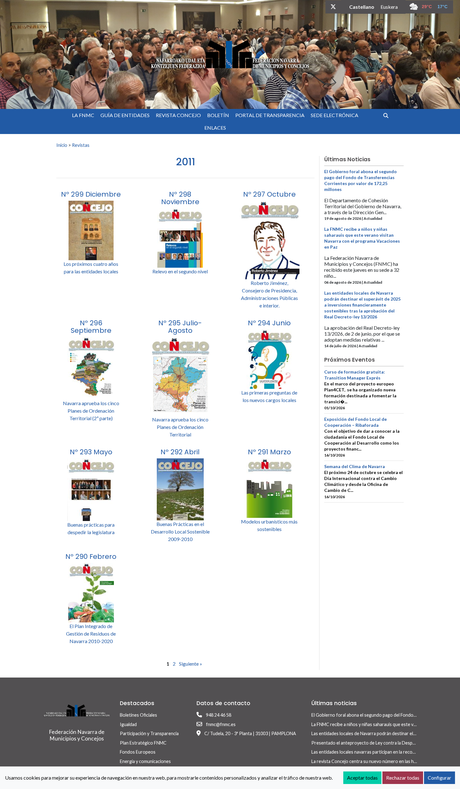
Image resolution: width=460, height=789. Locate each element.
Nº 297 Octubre (269, 194)
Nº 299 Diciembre (91, 194)
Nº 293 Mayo (91, 452)
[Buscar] (388, 115)
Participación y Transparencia (149, 733)
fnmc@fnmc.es (221, 724)
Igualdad (128, 724)
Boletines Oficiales (138, 715)
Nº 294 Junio (269, 323)
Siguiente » (190, 664)
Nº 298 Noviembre (180, 198)
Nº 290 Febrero (90, 556)
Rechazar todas (402, 778)
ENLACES (215, 128)
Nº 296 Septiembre (91, 326)
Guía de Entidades (125, 115)
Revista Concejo (178, 115)
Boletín (218, 115)
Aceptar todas (362, 778)
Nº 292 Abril (180, 452)
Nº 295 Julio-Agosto (180, 326)
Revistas (80, 145)
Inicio (61, 145)
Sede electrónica (334, 115)
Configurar (439, 778)
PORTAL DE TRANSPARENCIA (269, 115)
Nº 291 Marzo (269, 452)
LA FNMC (83, 115)
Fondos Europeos (138, 752)
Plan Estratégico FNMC (143, 742)
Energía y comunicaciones (145, 761)
